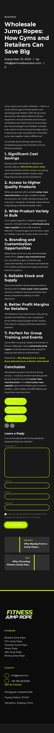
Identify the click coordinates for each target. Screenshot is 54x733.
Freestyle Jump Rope (15, 645)
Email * (7, 492)
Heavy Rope (11, 648)
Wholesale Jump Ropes (15, 418)
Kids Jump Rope (13, 652)
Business (10, 17)
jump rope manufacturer (14, 410)
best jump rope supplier (14, 401)
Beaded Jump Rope (15, 637)
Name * (8, 481)
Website (8, 503)
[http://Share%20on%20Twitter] (12, 425)
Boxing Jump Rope (14, 655)
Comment (10, 446)
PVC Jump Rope (13, 641)
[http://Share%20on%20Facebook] (6, 425)
